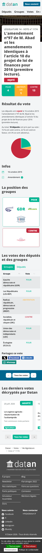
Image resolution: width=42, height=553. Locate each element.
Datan (8, 448)
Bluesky (8, 529)
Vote (27, 273)
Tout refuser (30, 546)
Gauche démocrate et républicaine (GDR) (11, 282)
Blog (23, 476)
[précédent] (8, 437)
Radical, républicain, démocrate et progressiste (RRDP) (9, 305)
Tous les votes (21, 437)
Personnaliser (11, 550)
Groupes (19, 11)
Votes (30, 11)
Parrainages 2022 (29, 481)
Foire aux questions (30, 486)
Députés (6, 11)
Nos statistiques (9, 486)
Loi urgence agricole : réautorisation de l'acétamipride (13, 414)
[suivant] (34, 437)
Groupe (6, 273)
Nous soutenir (32, 4)
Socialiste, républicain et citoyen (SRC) (9, 320)
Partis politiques (9, 491)
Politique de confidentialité (28, 550)
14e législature (28, 448)
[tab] (8, 267)
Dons (4, 503)
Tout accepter (14, 546)
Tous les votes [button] (21, 375)
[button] (22, 177)
